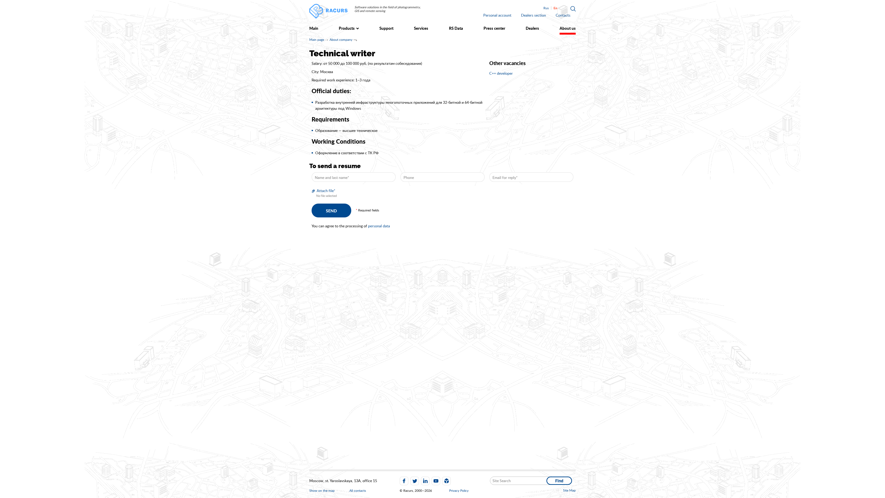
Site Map (569, 490)
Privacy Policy (459, 490)
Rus (546, 8)
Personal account (497, 15)
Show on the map (322, 490)
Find (559, 481)
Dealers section (533, 15)
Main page (316, 39)
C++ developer (501, 73)
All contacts (357, 490)
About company (341, 39)
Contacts (563, 15)
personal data (379, 225)
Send (331, 211)
